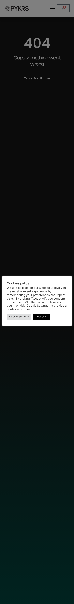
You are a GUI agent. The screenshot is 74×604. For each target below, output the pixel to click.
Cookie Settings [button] (19, 316)
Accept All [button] (42, 316)
